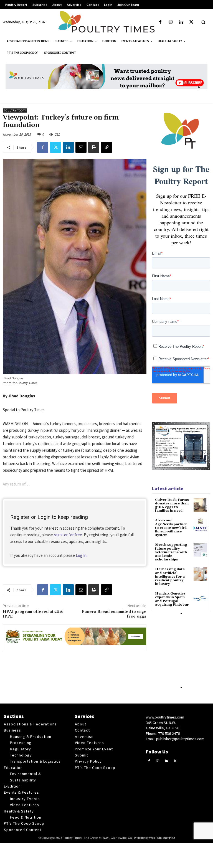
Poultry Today (15, 110)
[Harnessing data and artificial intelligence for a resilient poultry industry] (200, 574)
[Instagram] (170, 22)
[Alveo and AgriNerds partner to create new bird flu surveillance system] (200, 525)
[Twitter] (191, 22)
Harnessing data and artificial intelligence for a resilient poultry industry (170, 576)
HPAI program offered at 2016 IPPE (33, 614)
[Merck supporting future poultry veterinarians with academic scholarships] (200, 550)
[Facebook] (160, 22)
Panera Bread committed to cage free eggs (114, 614)
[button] (203, 22)
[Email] (81, 147)
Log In (81, 555)
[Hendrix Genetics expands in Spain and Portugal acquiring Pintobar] (200, 598)
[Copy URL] (106, 147)
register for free (68, 534)
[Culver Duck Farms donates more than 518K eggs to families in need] (200, 505)
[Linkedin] (181, 22)
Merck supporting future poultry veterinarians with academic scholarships (171, 552)
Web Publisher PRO (162, 838)
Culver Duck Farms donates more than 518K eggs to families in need (172, 505)
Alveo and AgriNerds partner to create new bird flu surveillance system (171, 527)
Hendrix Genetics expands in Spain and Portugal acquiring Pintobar (172, 599)
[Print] (93, 147)
